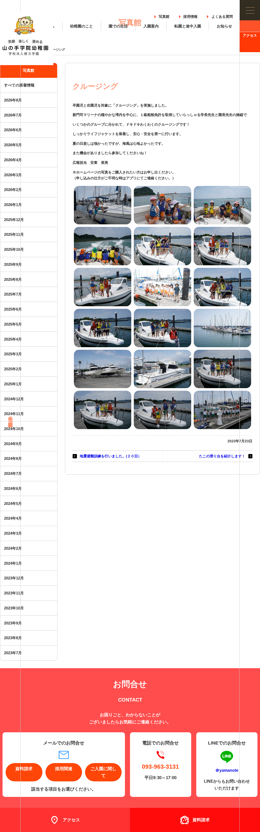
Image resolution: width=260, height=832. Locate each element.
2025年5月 (13, 324)
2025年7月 (13, 294)
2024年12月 (14, 399)
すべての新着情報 (19, 85)
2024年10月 (14, 429)
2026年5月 (13, 145)
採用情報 (190, 16)
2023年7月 (13, 653)
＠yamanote (226, 770)
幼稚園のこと (81, 26)
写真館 (164, 16)
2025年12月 (14, 219)
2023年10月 (14, 608)
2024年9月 (13, 444)
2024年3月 (13, 533)
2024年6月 (13, 488)
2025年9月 (13, 264)
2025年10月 (14, 249)
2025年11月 (14, 234)
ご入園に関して (103, 772)
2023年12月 (14, 578)
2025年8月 (13, 279)
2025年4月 (13, 339)
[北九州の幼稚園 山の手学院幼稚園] (26, 38)
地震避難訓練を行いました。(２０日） (110, 456)
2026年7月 (13, 115)
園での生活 (118, 26)
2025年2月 (13, 369)
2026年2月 (13, 189)
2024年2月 (13, 548)
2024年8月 (13, 458)
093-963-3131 (160, 766)
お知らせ (224, 26)
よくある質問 (222, 16)
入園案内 (151, 26)
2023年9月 (13, 623)
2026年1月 (13, 204)
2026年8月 (13, 100)
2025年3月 (13, 354)
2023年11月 (14, 593)
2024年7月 (13, 473)
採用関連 (63, 768)
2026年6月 (13, 130)
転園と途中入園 (187, 26)
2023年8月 (13, 638)
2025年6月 (13, 309)
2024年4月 (13, 518)
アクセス (250, 35)
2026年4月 (13, 160)
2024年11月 (14, 414)
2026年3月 (13, 175)
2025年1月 (13, 384)
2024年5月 (13, 503)
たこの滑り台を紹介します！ (222, 456)
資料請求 (250, 15)
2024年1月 (13, 563)
